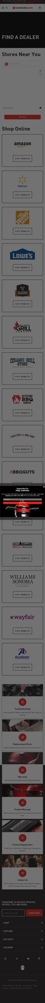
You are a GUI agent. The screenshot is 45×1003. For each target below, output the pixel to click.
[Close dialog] (44, 486)
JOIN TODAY (22, 502)
